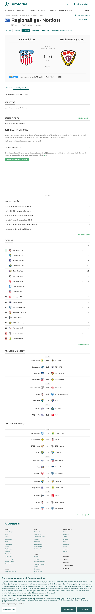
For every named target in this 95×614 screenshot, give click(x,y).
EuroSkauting (8, 574)
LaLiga (6, 534)
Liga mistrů (8, 554)
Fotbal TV (66, 568)
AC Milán (36, 539)
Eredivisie (7, 551)
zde (45, 155)
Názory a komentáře (39, 564)
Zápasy (32, 10)
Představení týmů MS (10, 571)
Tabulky (17, 30)
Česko (65, 531)
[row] (47, 250)
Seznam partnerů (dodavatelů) (13, 604)
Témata (7, 569)
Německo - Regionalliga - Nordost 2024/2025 (24, 15)
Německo (66, 544)
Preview (9, 88)
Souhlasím (84, 609)
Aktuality (36, 556)
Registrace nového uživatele (17, 159)
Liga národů (8, 564)
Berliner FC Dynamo (72, 39)
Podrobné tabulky (84, 344)
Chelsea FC (37, 534)
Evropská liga (8, 556)
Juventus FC (37, 541)
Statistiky (35, 30)
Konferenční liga (9, 559)
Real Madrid (37, 549)
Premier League (9, 531)
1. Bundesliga (8, 539)
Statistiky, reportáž (20, 88)
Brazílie (65, 551)
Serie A (7, 536)
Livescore (66, 562)
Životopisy (37, 569)
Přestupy (21, 10)
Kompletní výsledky (83, 515)
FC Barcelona (38, 546)
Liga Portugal (8, 549)
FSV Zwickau (27, 39)
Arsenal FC (37, 531)
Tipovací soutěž (68, 565)
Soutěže (8, 10)
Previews (36, 559)
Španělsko (66, 546)
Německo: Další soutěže (60, 30)
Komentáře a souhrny (40, 561)
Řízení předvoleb (9, 609)
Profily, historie (38, 571)
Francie (65, 539)
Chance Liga (8, 544)
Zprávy (8, 30)
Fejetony (36, 566)
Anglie (65, 536)
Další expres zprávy (83, 234)
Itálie (64, 541)
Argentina (66, 549)
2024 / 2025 (83, 20)
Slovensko (66, 534)
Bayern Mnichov (38, 544)
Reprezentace (65, 10)
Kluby (40, 10)
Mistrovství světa (9, 561)
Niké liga (7, 546)
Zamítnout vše (68, 609)
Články (36, 554)
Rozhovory (37, 574)
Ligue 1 (7, 541)
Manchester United (39, 536)
